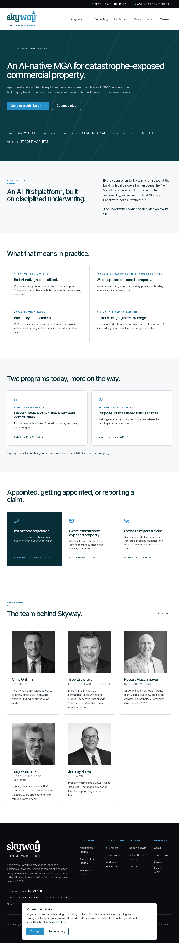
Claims (137, 19)
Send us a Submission (111, 864)
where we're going (98, 453)
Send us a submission (111, 4)
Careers (165, 19)
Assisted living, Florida (88, 860)
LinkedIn (164, 924)
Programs (77, 19)
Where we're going (87, 871)
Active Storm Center (153, 4)
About (150, 19)
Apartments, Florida (87, 849)
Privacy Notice (57, 922)
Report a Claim (137, 847)
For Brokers (121, 19)
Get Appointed (113, 854)
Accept (35, 931)
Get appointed (66, 105)
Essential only (56, 931)
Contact (133, 865)
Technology (101, 19)
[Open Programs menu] (87, 19)
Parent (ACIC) (163, 870)
